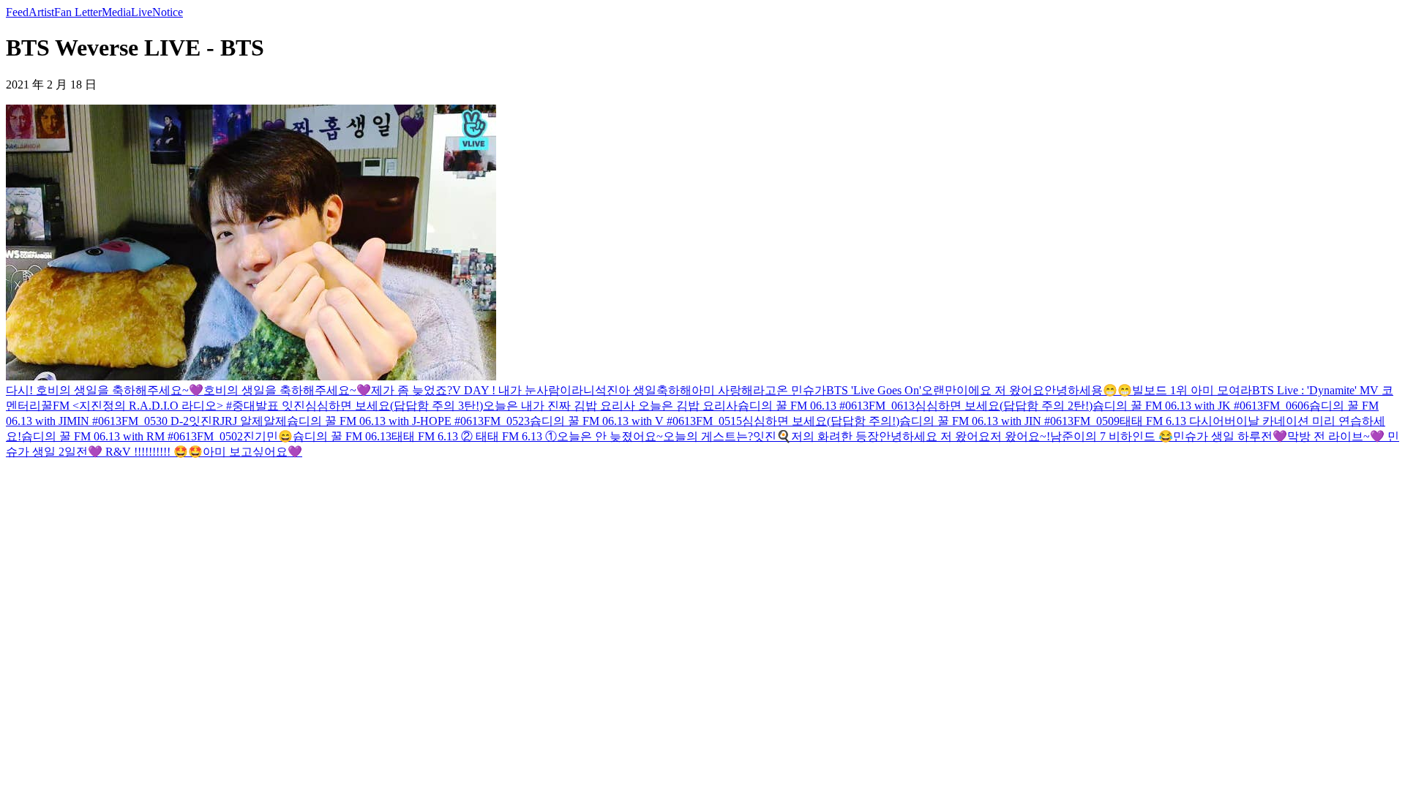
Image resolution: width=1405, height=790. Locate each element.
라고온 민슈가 (789, 390)
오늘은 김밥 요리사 (686, 405)
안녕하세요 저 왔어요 (934, 436)
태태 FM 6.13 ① (515, 436)
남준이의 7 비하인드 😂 (1111, 436)
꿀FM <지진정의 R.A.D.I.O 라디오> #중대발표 (160, 405)
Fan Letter (78, 12)
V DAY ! (475, 390)
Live (141, 12)
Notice (167, 12)
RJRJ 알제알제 (249, 421)
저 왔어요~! (1020, 436)
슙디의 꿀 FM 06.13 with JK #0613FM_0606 (1201, 405)
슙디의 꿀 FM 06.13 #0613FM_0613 (826, 405)
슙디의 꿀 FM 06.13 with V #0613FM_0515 (636, 421)
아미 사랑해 (722, 390)
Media (116, 12)
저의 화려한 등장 (835, 436)
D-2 (180, 421)
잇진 (292, 405)
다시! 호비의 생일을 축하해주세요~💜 (104, 390)
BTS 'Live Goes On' (873, 390)
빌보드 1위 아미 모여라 (1192, 390)
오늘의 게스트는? (708, 436)
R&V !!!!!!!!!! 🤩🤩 (152, 451)
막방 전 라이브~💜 (1336, 436)
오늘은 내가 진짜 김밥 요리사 (559, 405)
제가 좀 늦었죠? (411, 390)
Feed (17, 12)
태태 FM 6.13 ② (432, 436)
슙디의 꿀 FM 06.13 (342, 436)
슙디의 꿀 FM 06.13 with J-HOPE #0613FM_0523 (408, 421)
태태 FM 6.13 (1154, 421)
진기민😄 (268, 436)
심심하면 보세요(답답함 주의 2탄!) (1004, 405)
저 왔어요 (1019, 390)
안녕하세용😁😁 (1088, 390)
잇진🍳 (772, 436)
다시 (1201, 421)
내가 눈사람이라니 (546, 390)
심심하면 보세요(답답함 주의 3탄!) (394, 405)
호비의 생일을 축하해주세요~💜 (287, 390)
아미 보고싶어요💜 (252, 451)
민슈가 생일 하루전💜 (1230, 436)
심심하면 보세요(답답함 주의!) (820, 421)
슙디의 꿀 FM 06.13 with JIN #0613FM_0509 (1009, 421)
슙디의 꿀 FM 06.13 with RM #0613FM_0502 (132, 436)
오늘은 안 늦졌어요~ (610, 436)
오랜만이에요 (957, 390)
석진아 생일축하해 (643, 390)
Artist (41, 12)
